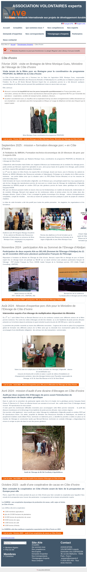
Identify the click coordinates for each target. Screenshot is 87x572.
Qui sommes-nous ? (35, 28)
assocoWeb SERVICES (44, 569)
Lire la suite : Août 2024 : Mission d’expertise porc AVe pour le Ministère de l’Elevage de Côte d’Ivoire (40, 384)
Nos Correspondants (39, 556)
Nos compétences (55, 28)
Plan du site (9, 550)
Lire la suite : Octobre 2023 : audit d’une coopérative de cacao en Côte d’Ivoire (32, 533)
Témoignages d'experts (58, 34)
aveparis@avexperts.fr (69, 558)
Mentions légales (11, 547)
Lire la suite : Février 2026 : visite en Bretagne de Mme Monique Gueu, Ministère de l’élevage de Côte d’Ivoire (43, 139)
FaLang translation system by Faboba (7, 537)
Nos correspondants (34, 34)
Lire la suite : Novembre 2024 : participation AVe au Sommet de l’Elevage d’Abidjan (33, 299)
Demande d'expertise (12, 34)
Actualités (17, 28)
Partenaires (77, 34)
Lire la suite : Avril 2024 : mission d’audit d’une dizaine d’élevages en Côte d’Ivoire (33, 478)
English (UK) (80, 23)
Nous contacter (10, 40)
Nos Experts (36, 552)
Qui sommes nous (38, 547)
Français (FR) (68, 23)
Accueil (6, 28)
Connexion (9, 556)
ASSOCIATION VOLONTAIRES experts (47, 6)
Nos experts (72, 28)
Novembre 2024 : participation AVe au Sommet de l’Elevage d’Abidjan (43, 247)
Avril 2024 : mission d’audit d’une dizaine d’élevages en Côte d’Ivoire (43, 390)
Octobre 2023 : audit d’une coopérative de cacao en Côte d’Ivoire (41, 484)
